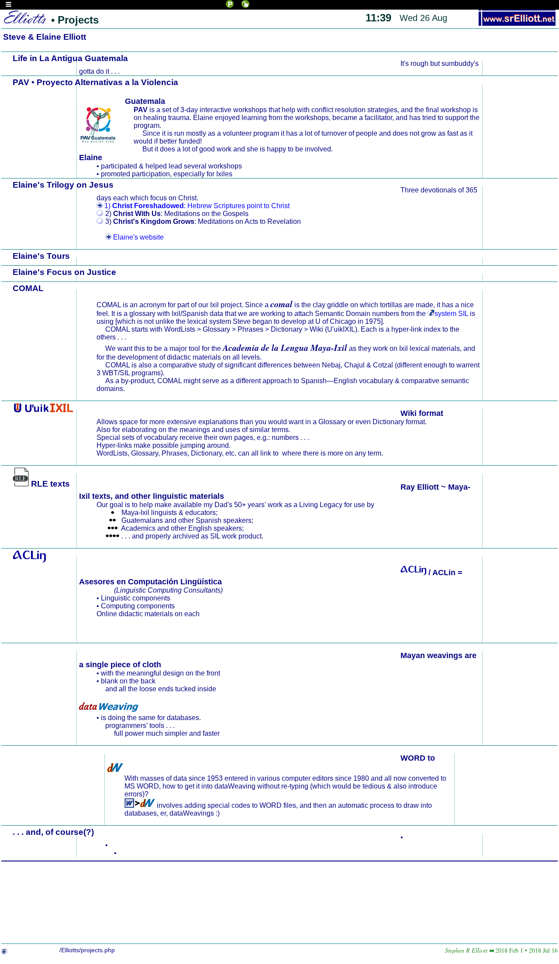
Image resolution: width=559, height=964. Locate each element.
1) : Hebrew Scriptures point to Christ (196, 205)
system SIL (451, 313)
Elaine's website (137, 237)
